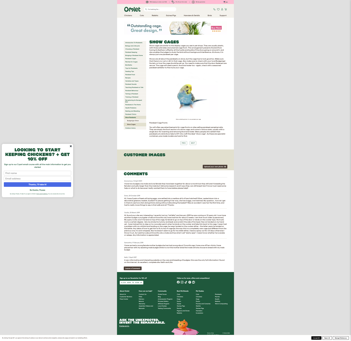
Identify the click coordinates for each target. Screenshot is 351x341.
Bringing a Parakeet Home (134, 55)
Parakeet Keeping (131, 52)
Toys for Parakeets (131, 68)
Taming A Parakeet (131, 94)
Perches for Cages (131, 62)
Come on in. (124, 326)
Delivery (141, 299)
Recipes (128, 78)
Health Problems (130, 108)
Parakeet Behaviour (131, 90)
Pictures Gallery (163, 301)
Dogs (178, 299)
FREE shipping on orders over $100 (158, 1)
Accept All (316, 338)
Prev (184, 143)
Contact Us (142, 294)
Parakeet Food (130, 74)
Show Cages (131, 124)
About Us (123, 294)
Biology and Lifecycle (132, 46)
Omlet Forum (162, 294)
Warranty (142, 303)
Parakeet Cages (130, 58)
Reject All (327, 338)
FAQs (140, 296)
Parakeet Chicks (130, 114)
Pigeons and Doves (183, 310)
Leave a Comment (132, 268)
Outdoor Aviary (130, 128)
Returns (141, 301)
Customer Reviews (126, 296)
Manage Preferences (341, 338)
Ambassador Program (165, 299)
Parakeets (218, 294)
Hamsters (199, 310)
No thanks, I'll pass (37, 190)
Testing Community (164, 308)
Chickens (180, 296)
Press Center (124, 299)
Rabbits (179, 313)
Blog (159, 296)
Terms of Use (210, 333)
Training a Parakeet (131, 97)
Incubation (199, 313)
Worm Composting (221, 303)
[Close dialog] (70, 146)
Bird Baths (128, 65)
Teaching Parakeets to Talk (134, 87)
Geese (179, 303)
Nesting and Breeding (132, 111)
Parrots (179, 308)
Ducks (179, 301)
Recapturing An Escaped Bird (133, 101)
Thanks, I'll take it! (38, 184)
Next (193, 143)
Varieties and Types (131, 81)
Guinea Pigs (181, 306)
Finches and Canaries (203, 303)
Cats (178, 294)
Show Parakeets (130, 117)
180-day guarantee (200, 1)
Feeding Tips (129, 71)
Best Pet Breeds (183, 291)
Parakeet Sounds (130, 84)
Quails (217, 299)
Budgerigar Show (133, 120)
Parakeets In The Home (133, 104)
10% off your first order (181, 1)
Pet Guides (200, 291)
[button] (213, 291)
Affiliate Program (163, 303)
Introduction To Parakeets (133, 42)
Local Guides (162, 306)
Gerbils (198, 306)
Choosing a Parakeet (132, 49)
